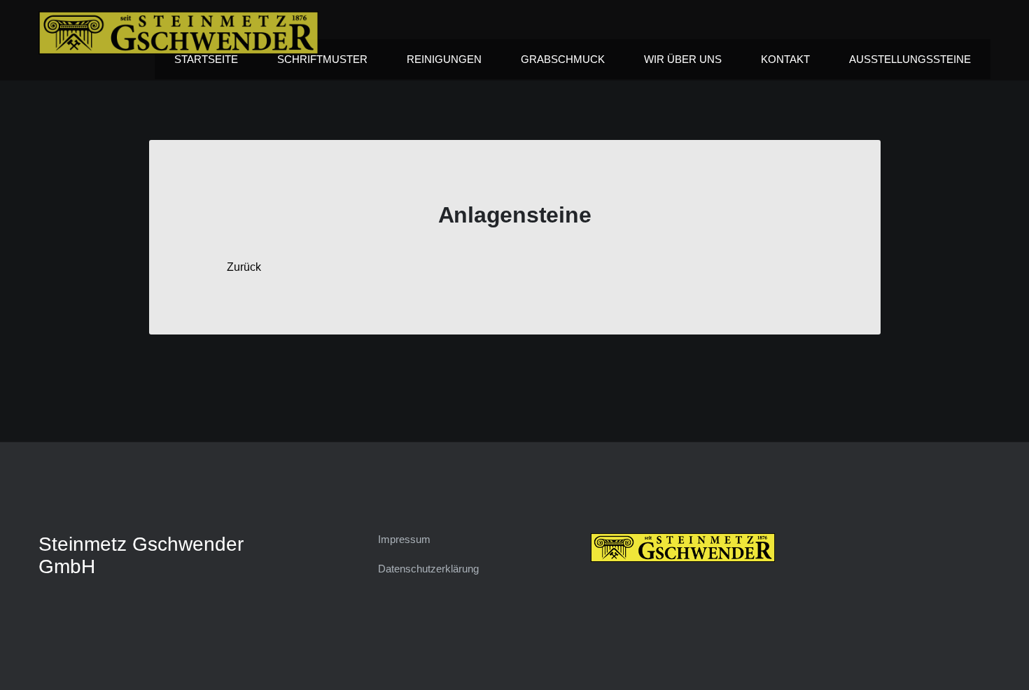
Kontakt (785, 59)
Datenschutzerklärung (428, 569)
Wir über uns (683, 59)
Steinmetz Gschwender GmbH (141, 555)
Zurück (244, 267)
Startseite (206, 59)
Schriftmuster (322, 59)
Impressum (404, 539)
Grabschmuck (563, 59)
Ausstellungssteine (910, 59)
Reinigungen (444, 59)
